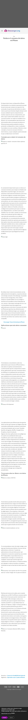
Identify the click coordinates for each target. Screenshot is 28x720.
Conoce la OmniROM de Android (16, 675)
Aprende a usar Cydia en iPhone (16, 677)
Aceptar (4, 717)
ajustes (13, 713)
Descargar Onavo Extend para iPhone (14, 322)
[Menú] (2, 31)
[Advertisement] (14, 14)
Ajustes (11, 717)
